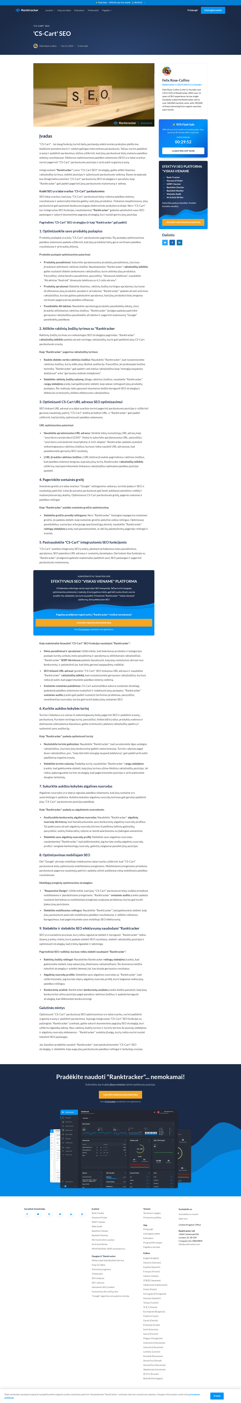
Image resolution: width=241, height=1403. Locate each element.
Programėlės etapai (152, 1242)
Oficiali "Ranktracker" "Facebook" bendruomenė (49, 1214)
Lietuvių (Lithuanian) (153, 1347)
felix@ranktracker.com (189, 1244)
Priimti (217, 1396)
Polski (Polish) (150, 1289)
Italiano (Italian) (151, 1276)
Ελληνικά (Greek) (151, 1325)
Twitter (60, 1214)
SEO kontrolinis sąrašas (103, 1239)
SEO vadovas (98, 1282)
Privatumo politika (152, 1217)
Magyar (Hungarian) (153, 1338)
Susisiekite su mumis (188, 1214)
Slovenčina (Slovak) (152, 1360)
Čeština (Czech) (150, 1316)
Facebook (27, 1214)
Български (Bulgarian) (154, 1311)
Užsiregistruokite (213, 10)
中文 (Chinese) (150, 1307)
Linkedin (71, 1214)
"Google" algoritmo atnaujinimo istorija (110, 1296)
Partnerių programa (101, 1269)
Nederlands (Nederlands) (155, 1284)
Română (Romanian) (153, 1356)
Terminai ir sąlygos (152, 1213)
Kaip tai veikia (64, 10)
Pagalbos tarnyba (151, 1247)
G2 (82, 1214)
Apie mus (183, 1218)
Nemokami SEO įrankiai (103, 1287)
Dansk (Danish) (150, 1320)
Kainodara (79, 10)
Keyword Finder (99, 1217)
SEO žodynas (98, 1278)
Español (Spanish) (151, 1267)
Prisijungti (193, 10)
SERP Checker (98, 1222)
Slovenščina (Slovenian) (154, 1365)
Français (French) (151, 1271)
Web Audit (97, 1226)
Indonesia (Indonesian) (154, 1342)
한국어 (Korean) (151, 1374)
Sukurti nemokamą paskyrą (94, 622)
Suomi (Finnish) (150, 1333)
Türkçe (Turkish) (151, 1302)
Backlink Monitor (100, 1235)
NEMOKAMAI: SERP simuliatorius (108, 1248)
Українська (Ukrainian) (154, 1369)
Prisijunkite (84, 629)
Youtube (38, 1214)
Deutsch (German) (152, 1262)
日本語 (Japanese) (152, 1280)
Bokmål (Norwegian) (153, 1378)
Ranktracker (27, 10)
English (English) (151, 1258)
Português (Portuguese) (154, 1293)
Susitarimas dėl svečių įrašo (105, 1291)
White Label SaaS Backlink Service (108, 1260)
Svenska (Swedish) (152, 1298)
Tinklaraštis (93, 10)
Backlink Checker (100, 1230)
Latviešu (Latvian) (151, 1351)
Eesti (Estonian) (150, 1329)
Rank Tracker (98, 1213)
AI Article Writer (100, 1244)
